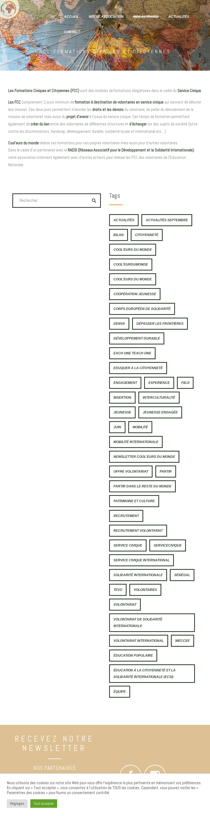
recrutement (126, 516)
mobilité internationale (135, 442)
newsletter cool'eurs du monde (144, 456)
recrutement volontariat (138, 530)
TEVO (117, 589)
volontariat (124, 604)
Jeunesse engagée (160, 412)
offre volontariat (130, 471)
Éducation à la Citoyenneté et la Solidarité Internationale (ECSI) (144, 673)
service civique (127, 545)
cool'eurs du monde (132, 249)
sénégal (182, 575)
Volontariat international (138, 640)
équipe (119, 691)
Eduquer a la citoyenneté (138, 368)
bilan (118, 235)
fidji (185, 382)
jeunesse (122, 412)
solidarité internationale (138, 575)
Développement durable (136, 338)
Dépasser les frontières (159, 323)
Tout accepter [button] (44, 803)
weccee (182, 640)
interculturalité (159, 397)
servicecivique (168, 545)
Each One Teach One (132, 353)
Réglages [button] (17, 803)
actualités (123, 220)
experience (159, 382)
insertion (122, 397)
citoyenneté (146, 235)
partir (166, 471)
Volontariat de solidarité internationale (137, 622)
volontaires (145, 589)
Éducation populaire (133, 655)
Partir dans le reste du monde (142, 486)
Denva (119, 323)
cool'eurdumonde (130, 264)
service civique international (141, 560)
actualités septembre (167, 220)
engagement (125, 382)
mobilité (140, 427)
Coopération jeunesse (134, 294)
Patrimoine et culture (134, 501)
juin (117, 427)
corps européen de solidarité (142, 309)
